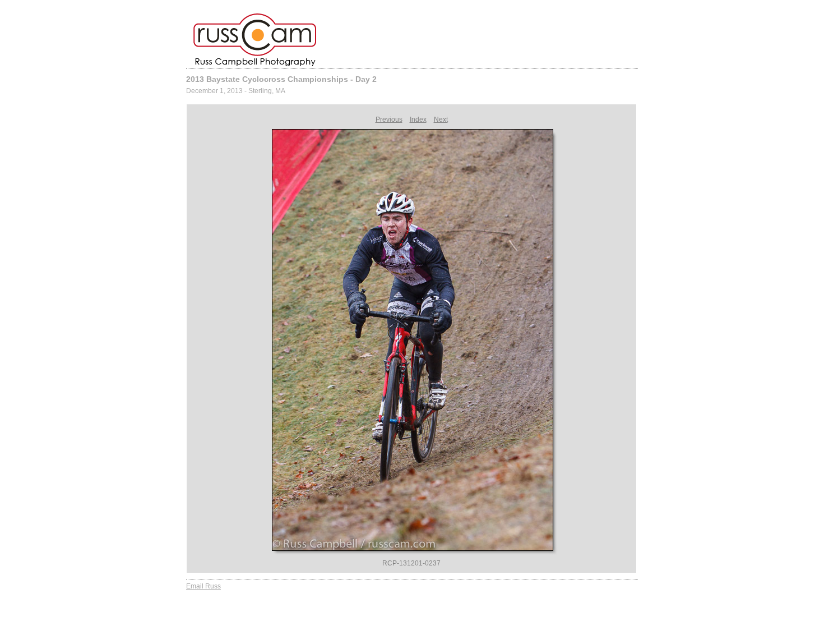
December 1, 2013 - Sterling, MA (235, 91)
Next (441, 119)
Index (418, 119)
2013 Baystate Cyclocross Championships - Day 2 (281, 79)
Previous (389, 119)
